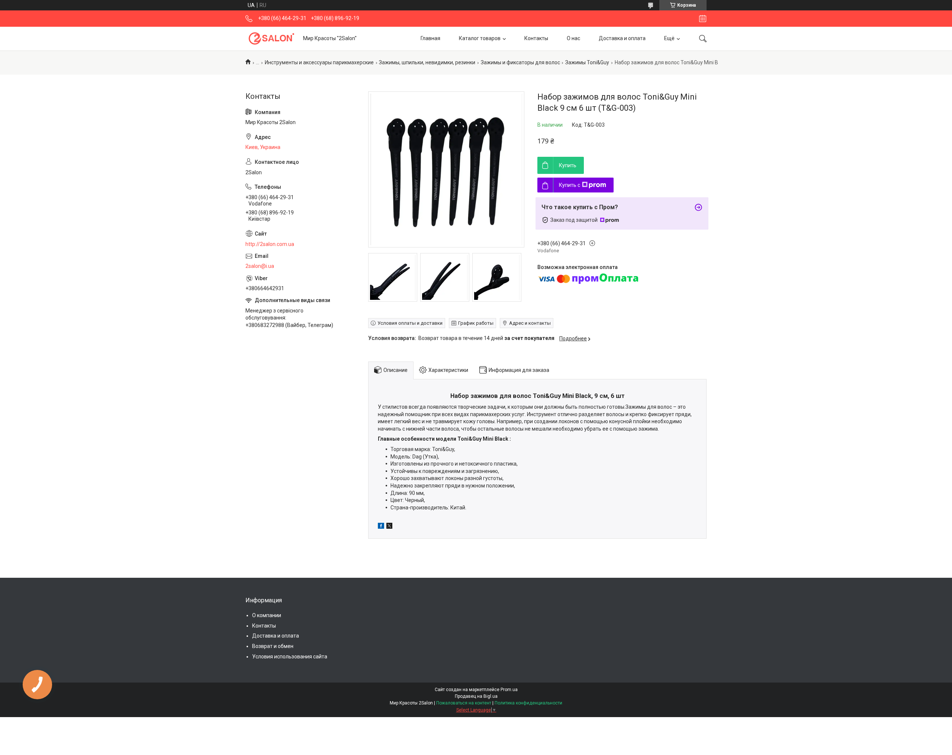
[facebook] (381, 527)
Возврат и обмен (272, 646)
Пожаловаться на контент (463, 703)
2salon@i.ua (259, 266)
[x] (389, 527)
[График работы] (702, 18)
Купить (567, 165)
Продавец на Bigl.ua (476, 696)
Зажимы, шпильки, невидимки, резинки (427, 62)
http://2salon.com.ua (269, 244)
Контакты (536, 38)
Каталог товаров (480, 38)
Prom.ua (509, 689)
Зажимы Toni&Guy (587, 62)
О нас (573, 38)
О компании (266, 615)
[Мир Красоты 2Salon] (271, 38)
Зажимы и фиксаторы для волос (520, 62)
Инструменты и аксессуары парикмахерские (319, 62)
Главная (430, 38)
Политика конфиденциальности (528, 703)
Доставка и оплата (622, 38)
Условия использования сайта (289, 657)
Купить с (569, 185)
